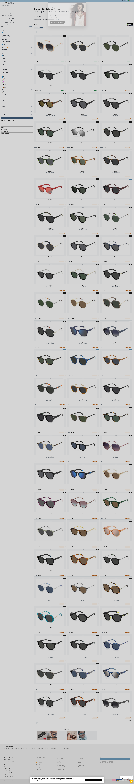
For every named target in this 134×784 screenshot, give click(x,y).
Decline (89, 780)
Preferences (81, 780)
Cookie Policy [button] (60, 779)
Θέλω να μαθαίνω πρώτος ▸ (57, 22)
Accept (98, 780)
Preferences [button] (38, 780)
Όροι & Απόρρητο (58, 19)
